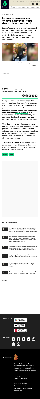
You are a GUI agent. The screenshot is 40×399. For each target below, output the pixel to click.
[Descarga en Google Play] (20, 321)
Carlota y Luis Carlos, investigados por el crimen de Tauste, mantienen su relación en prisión (22, 265)
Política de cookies (19, 381)
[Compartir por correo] (36, 96)
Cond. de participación (20, 383)
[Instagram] (34, 340)
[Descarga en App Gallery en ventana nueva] (20, 332)
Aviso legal (17, 376)
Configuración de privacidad (22, 385)
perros (5, 154)
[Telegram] (29, 340)
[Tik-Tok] (14, 346)
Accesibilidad (18, 390)
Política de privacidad (20, 378)
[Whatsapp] (23, 340)
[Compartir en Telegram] (33, 96)
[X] (23, 96)
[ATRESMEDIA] (20, 357)
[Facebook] (18, 340)
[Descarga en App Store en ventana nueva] (19, 327)
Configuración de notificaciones (23, 388)
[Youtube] (19, 346)
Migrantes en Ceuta (30, 1)
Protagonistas (24, 7)
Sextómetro (35, 7)
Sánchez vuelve (20, 1)
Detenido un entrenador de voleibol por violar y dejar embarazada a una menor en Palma (23, 272)
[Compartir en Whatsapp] (29, 96)
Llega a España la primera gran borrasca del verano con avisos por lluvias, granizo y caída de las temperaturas (23, 256)
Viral (11, 154)
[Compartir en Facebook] (26, 96)
